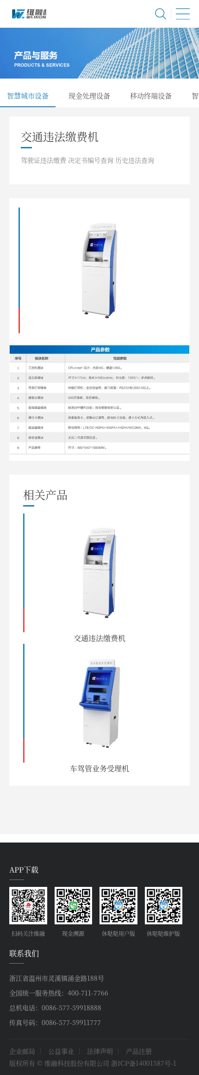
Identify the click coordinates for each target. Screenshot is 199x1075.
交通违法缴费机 (99, 638)
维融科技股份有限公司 (27, 14)
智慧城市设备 (28, 95)
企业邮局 (22, 1051)
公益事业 (61, 1051)
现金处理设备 (89, 95)
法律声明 (100, 1051)
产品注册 (139, 1051)
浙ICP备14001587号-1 (143, 1063)
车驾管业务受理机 (99, 768)
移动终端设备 (151, 95)
